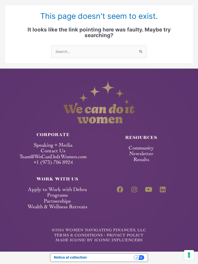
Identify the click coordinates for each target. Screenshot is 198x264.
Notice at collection (70, 257)
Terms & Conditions (78, 235)
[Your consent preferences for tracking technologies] (189, 255)
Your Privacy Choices (112, 257)
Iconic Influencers (118, 240)
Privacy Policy (125, 235)
